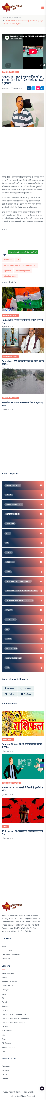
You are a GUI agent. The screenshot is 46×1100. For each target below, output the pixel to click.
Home (4, 18)
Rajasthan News (15, 18)
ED (18, 260)
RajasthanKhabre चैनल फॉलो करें (23, 252)
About (4, 946)
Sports (4, 977)
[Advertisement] (23, 152)
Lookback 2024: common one (14, 1014)
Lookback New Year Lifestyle (13, 1022)
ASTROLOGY (8, 739)
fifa (3, 1051)
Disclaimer (6, 958)
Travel (4, 1002)
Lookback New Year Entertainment (15, 1018)
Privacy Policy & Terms (11, 1092)
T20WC (5, 1010)
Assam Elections (8, 1047)
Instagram (6, 1070)
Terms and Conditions (11, 954)
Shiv (7, 88)
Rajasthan (8, 260)
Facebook (6, 1066)
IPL (3, 998)
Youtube (5, 1078)
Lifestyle (5, 990)
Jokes (4, 1039)
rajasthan (7, 271)
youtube (27, 694)
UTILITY (5, 1027)
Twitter (4, 1074)
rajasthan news (10, 276)
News (5, 826)
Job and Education (11, 783)
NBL (3, 1035)
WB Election (6, 1043)
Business (5, 1006)
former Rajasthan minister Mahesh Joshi (20, 265)
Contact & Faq (7, 950)
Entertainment (7, 986)
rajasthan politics (23, 271)
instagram (27, 688)
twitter (11, 694)
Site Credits (29, 1092)
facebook (11, 688)
